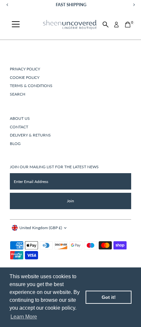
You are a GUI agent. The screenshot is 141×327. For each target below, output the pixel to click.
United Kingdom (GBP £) (40, 227)
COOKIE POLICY (24, 77)
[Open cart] (127, 24)
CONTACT (19, 126)
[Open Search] (106, 24)
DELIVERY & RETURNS (30, 135)
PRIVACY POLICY (25, 68)
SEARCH (17, 94)
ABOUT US (20, 118)
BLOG (15, 143)
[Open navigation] (16, 24)
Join (70, 200)
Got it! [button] (109, 297)
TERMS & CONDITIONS (31, 85)
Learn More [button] (23, 316)
